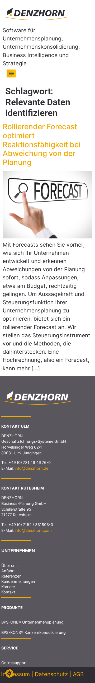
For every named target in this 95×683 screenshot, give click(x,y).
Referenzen (11, 576)
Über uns (9, 565)
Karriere (8, 586)
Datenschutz (51, 674)
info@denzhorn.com (33, 530)
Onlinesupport (14, 663)
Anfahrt (8, 571)
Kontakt (8, 592)
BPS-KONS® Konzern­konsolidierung (33, 632)
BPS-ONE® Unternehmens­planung (32, 622)
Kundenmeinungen (18, 581)
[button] (9, 673)
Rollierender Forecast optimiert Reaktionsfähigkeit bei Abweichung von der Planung (41, 144)
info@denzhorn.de (31, 468)
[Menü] (11, 73)
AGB (78, 674)
